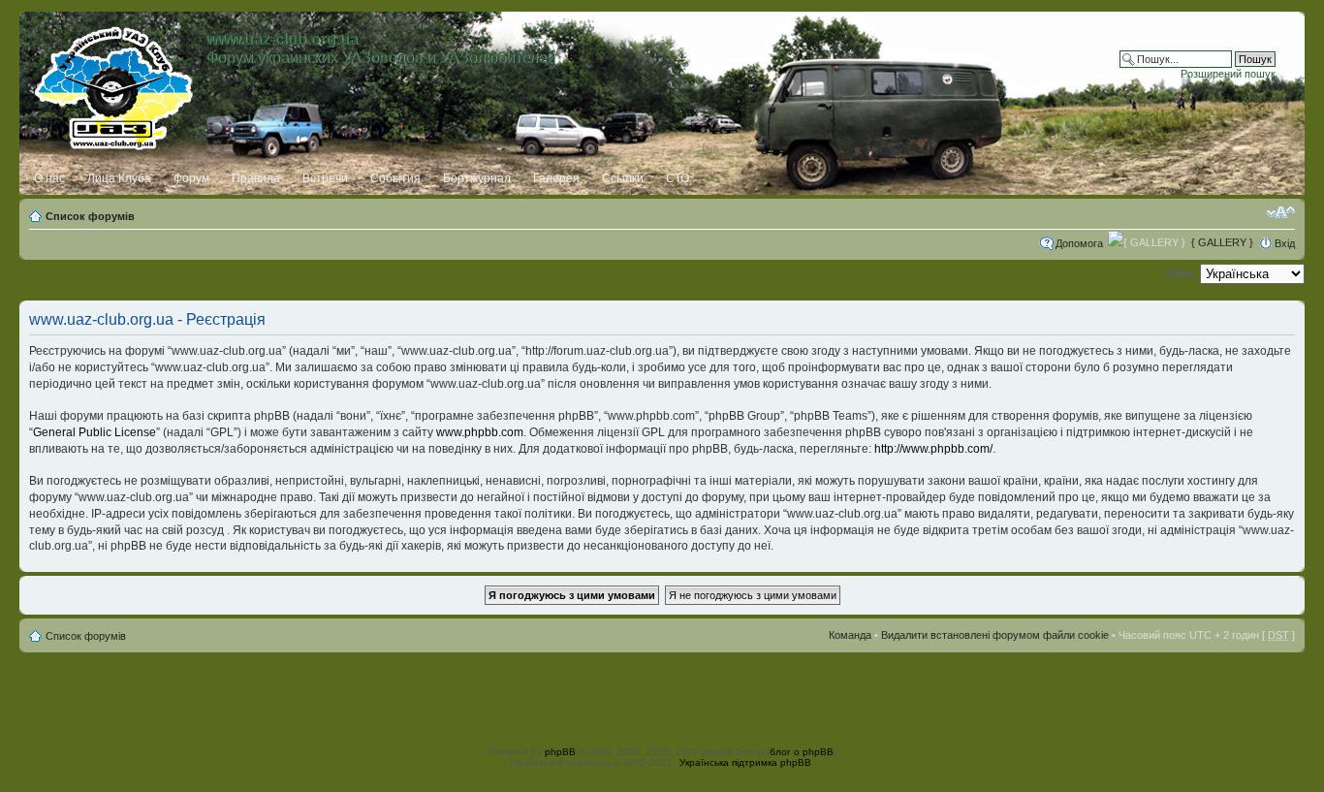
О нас (49, 178)
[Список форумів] (114, 84)
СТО (677, 178)
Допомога (1079, 243)
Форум (191, 178)
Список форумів (90, 216)
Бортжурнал (477, 178)
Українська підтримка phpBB (745, 762)
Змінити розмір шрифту (1281, 212)
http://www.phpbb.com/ (933, 449)
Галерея (556, 178)
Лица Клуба (119, 178)
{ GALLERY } (1222, 242)
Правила (256, 178)
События (395, 178)
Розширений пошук (1228, 73)
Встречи (325, 178)
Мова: (1180, 273)
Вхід (1285, 243)
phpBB (560, 751)
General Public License (94, 432)
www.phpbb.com (479, 432)
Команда (850, 635)
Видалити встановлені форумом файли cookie (995, 635)
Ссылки (623, 178)
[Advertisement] (662, 696)
